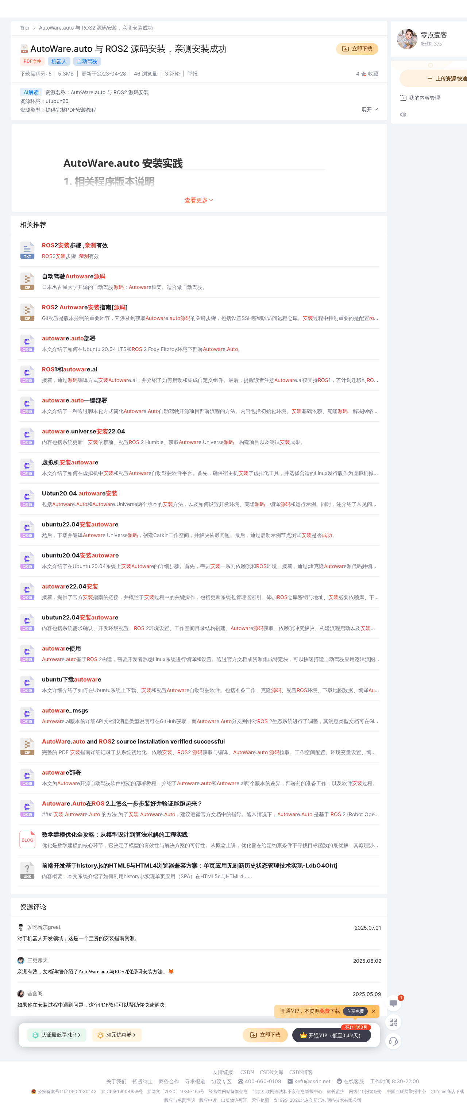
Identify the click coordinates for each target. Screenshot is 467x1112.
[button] (370, 109)
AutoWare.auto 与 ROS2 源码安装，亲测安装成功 (128, 48)
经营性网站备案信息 (228, 1091)
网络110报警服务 (365, 1091)
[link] (25, 27)
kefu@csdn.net (312, 1081)
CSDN (247, 1072)
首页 (25, 28)
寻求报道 (195, 1081)
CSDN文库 (271, 1072)
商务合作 (169, 1081)
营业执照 (260, 1100)
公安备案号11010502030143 (67, 1091)
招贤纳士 (142, 1081)
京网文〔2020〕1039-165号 (175, 1091)
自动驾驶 (87, 61)
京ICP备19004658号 (122, 1091)
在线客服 (354, 1081)
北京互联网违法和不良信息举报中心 (287, 1091)
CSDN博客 (301, 1072)
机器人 (59, 61)
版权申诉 (208, 1100)
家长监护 (335, 1091)
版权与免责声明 (179, 1100)
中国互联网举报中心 (406, 1091)
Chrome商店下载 (447, 1091)
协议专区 (221, 1081)
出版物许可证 (234, 1100)
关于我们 (116, 1081)
